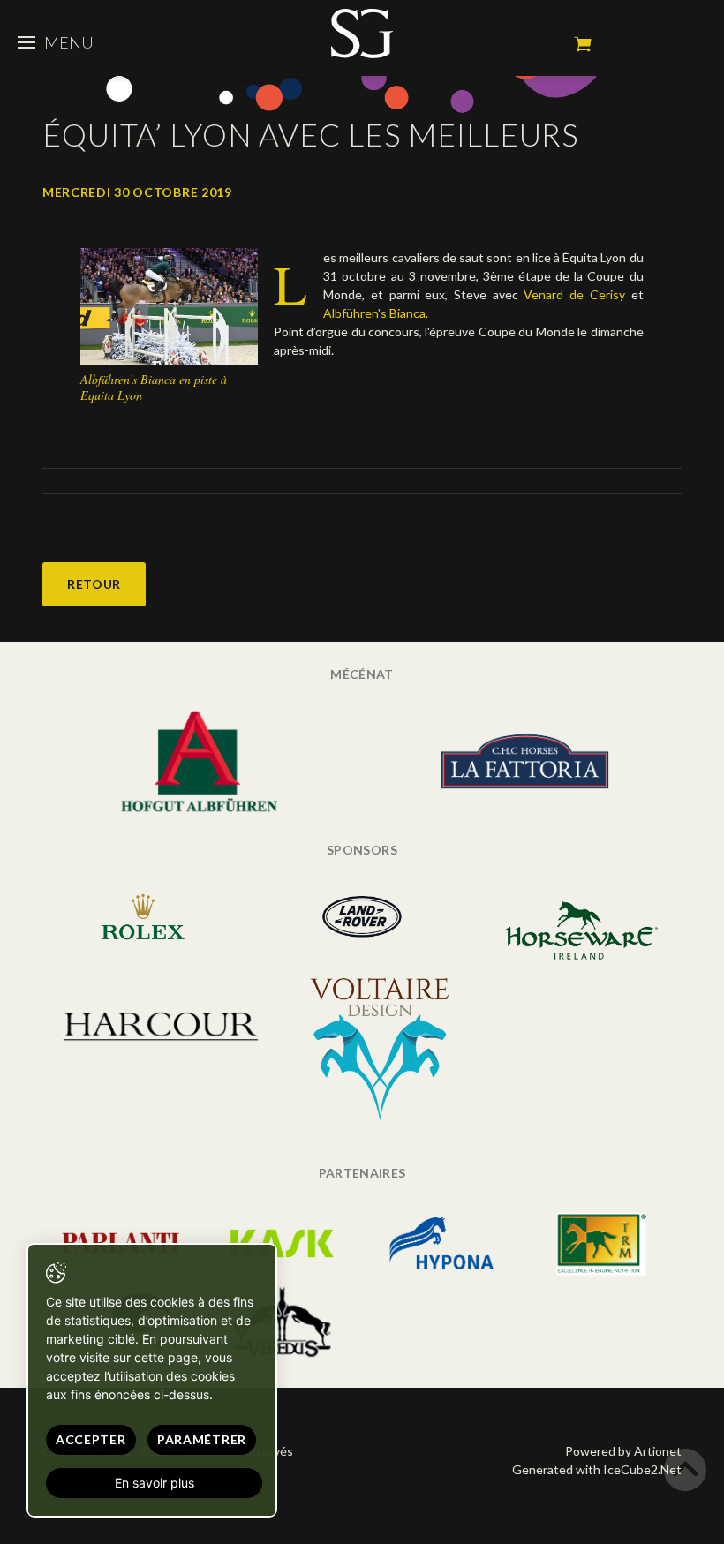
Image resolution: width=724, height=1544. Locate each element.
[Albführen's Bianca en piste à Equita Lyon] (169, 305)
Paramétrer (201, 1439)
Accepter (91, 1439)
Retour (94, 583)
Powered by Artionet (623, 1450)
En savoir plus (154, 1482)
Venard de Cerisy (574, 294)
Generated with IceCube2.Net (597, 1469)
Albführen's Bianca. (375, 312)
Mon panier (583, 44)
